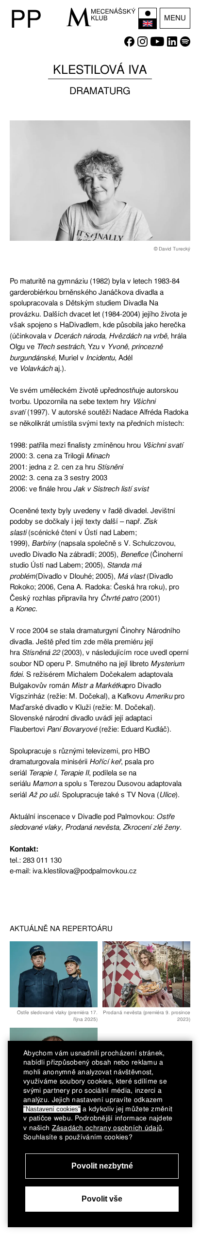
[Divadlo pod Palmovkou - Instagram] (142, 44)
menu (175, 18)
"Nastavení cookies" (52, 1109)
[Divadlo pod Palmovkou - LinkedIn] (172, 44)
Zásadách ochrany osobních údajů (107, 1127)
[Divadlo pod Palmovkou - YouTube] (157, 44)
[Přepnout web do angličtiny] (147, 18)
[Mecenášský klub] (101, 17)
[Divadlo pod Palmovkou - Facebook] (129, 44)
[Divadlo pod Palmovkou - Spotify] (185, 44)
